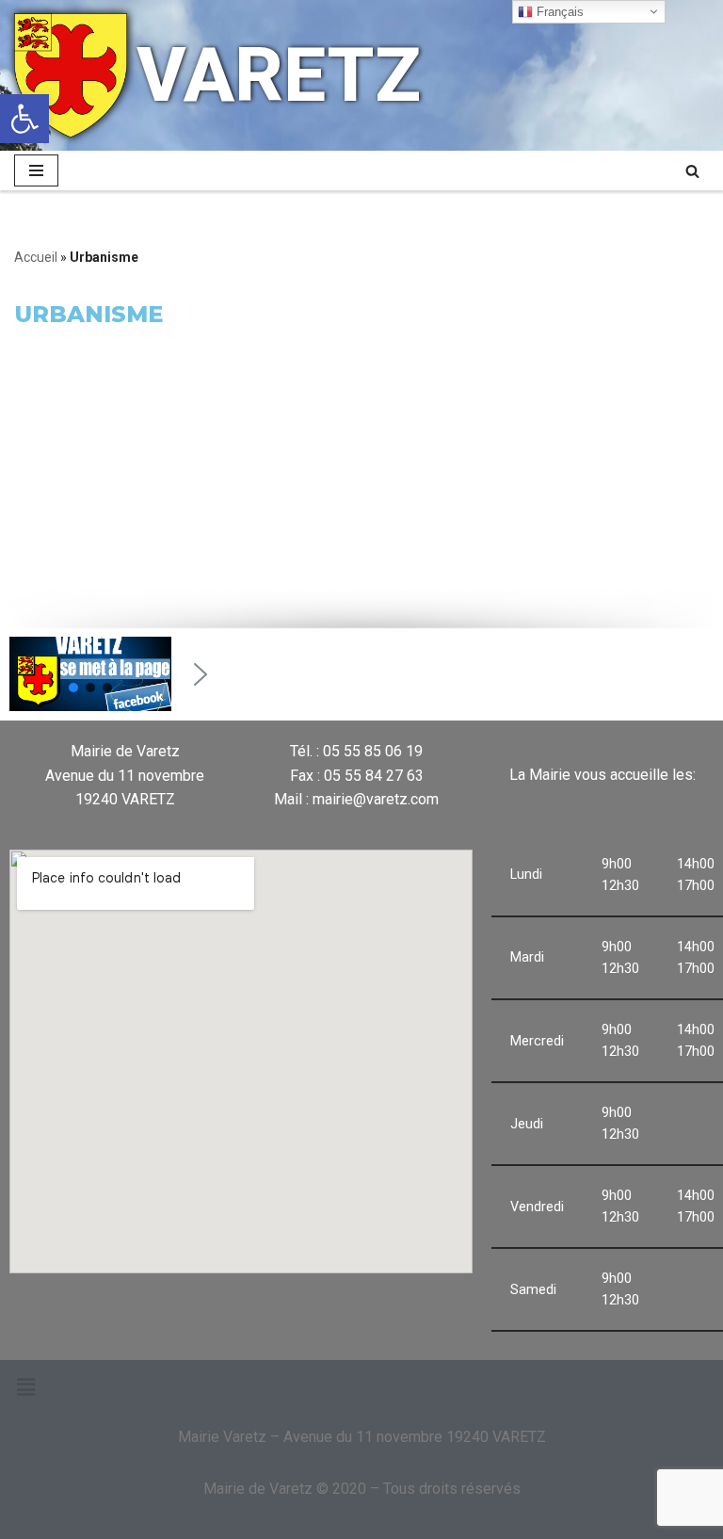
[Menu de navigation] (36, 170)
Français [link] (558, 12)
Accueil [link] (35, 257)
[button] (73, 687)
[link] (24, 118)
